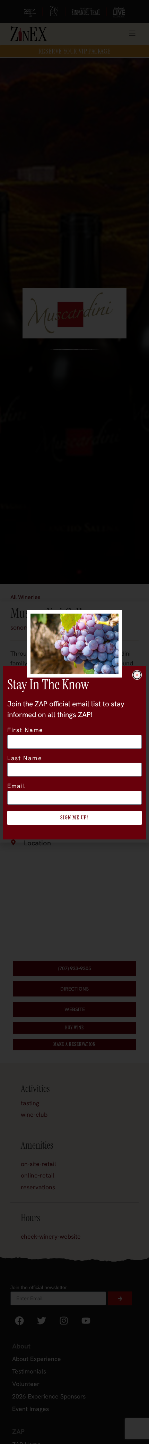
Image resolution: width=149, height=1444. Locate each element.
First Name (25, 730)
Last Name (24, 758)
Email (16, 786)
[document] (74, 722)
